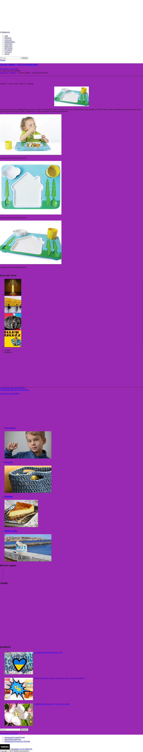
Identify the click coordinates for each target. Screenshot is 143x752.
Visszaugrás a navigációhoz (9, 393)
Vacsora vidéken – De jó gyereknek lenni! (19, 64)
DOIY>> (3, 271)
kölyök (13, 350)
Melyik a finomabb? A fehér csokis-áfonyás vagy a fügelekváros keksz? (59, 678)
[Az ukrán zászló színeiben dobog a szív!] (18, 663)
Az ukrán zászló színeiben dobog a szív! (48, 652)
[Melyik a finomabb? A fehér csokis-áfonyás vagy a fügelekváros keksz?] (18, 689)
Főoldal (2, 60)
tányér (30, 350)
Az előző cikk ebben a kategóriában (12, 388)
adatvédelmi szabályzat (12, 739)
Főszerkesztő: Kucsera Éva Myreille (17, 741)
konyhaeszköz (22, 350)
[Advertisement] (67, 15)
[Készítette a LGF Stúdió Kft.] (21, 749)
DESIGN (15, 352)
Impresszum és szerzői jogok (14, 737)
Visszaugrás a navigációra (9, 69)
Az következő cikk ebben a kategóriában (14, 390)
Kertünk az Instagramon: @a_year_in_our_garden (51, 704)
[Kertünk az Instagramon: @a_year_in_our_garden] (18, 715)
